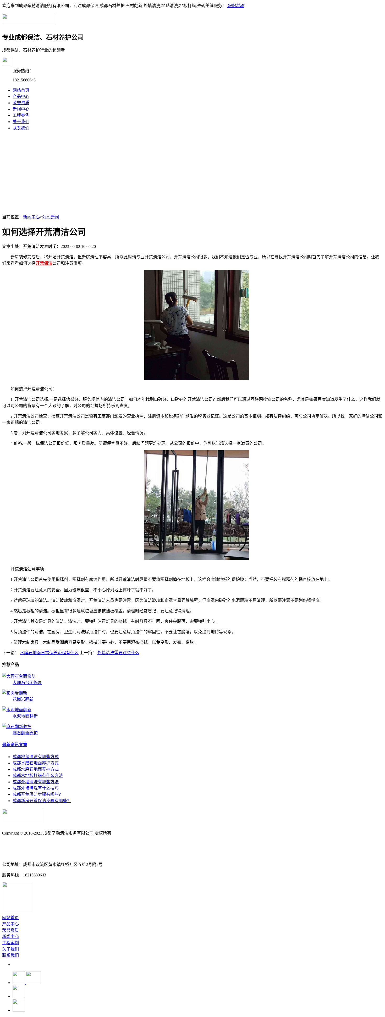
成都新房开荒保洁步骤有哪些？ (42, 800)
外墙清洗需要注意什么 (118, 653)
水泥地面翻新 (25, 716)
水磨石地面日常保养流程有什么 (49, 653)
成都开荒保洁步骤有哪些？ (38, 794)
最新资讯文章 (14, 744)
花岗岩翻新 (23, 699)
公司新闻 (50, 217)
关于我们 (21, 121)
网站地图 (235, 5)
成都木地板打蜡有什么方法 (38, 775)
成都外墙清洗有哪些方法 (36, 782)
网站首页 (21, 90)
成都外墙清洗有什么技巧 (36, 788)
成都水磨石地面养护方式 (36, 763)
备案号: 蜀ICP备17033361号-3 (29, 843)
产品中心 (21, 96)
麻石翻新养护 (25, 733)
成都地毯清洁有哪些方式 (36, 756)
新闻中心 (21, 109)
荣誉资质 (21, 103)
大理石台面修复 (27, 682)
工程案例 (21, 115)
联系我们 (21, 128)
